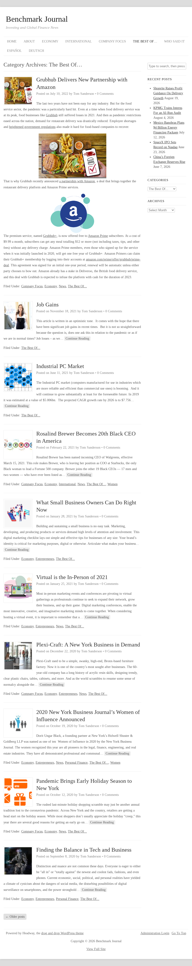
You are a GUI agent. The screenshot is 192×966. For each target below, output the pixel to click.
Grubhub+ (50, 236)
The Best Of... (77, 286)
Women (112, 484)
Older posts (15, 916)
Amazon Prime (98, 236)
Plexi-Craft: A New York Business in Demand (88, 645)
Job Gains (47, 305)
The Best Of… (145, 41)
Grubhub (52, 115)
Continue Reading (77, 338)
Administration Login (154, 933)
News (62, 286)
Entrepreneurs (45, 559)
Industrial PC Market (60, 366)
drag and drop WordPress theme (62, 933)
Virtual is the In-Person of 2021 (72, 577)
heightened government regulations (32, 127)
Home (12, 41)
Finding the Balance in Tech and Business (83, 850)
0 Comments (105, 93)
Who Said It (174, 41)
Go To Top (179, 933)
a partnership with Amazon (77, 181)
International (78, 41)
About (29, 41)
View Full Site (96, 949)
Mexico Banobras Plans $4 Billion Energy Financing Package (168, 127)
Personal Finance (76, 762)
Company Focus (112, 41)
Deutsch (36, 51)
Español (14, 51)
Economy (50, 41)
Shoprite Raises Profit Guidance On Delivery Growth (168, 93)
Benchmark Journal (37, 19)
